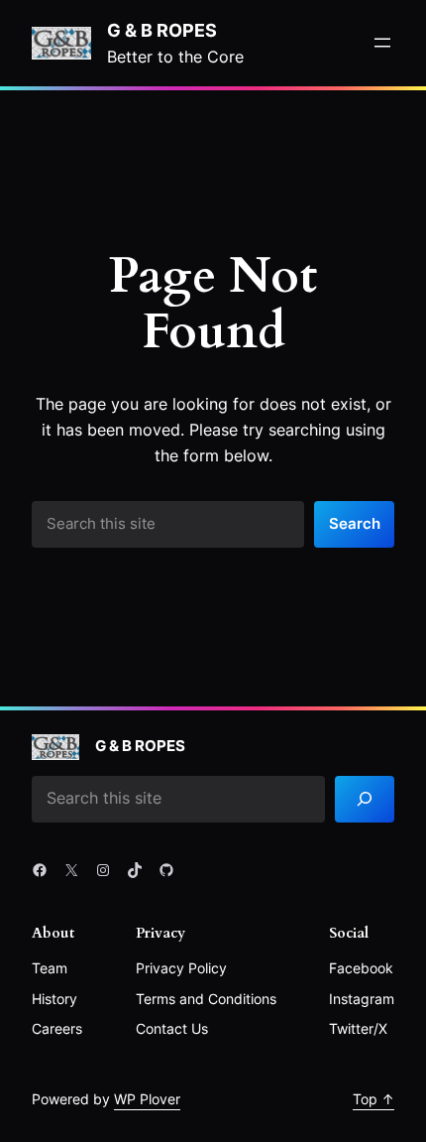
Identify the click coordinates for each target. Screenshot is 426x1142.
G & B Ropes (162, 30)
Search (354, 524)
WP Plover (147, 1098)
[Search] (364, 799)
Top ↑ (373, 1098)
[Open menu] (382, 43)
